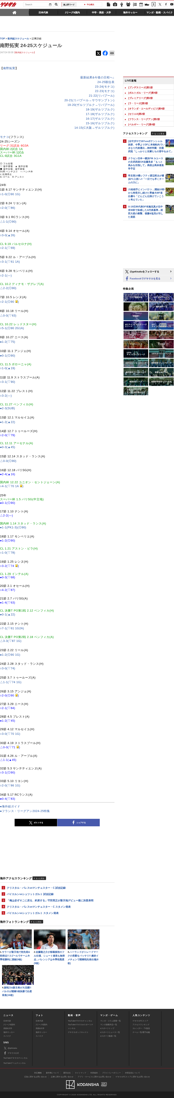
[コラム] (121, 4)
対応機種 (38, 1073)
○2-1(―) (6, 275)
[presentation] (14, 12)
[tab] (14, 12)
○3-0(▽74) (7, 668)
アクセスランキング (141, 1025)
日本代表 (7, 1021)
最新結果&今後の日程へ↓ (97, 77)
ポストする (38, 823)
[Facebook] (166, 4)
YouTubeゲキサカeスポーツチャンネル (80, 1026)
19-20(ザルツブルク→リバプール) (91, 105)
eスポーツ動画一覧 (108, 1036)
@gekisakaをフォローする (144, 271)
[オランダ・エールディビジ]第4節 (146, 108)
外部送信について (132, 1073)
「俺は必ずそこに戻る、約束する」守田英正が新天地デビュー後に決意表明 (50, 900)
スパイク (7, 1036)
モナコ (4, 137)
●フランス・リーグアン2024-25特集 (25, 811)
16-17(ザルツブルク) (100, 118)
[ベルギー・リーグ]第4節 (141, 124)
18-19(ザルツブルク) (100, 109)
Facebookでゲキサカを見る (144, 278)
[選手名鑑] (128, 4)
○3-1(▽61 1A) (10, 261)
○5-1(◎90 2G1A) (12, 328)
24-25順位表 (106, 82)
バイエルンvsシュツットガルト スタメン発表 (33, 913)
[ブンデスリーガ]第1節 (140, 87)
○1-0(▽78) (7, 552)
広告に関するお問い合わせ (35, 1077)
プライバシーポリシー (111, 1073)
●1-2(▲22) (7, 422)
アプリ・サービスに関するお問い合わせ (94, 1077)
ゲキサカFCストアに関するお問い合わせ (133, 1077)
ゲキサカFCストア (140, 1021)
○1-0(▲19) (7, 368)
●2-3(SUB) (7, 408)
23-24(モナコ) (105, 86)
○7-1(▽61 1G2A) (12, 628)
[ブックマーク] (153, 4)
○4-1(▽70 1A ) (12, 486)
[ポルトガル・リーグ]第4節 (143, 92)
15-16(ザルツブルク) (100, 123)
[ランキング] (134, 4)
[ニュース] (108, 4)
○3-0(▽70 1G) (10, 733)
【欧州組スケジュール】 (24, 52)
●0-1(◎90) (7, 355)
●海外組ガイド (10, 806)
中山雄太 (90, 4)
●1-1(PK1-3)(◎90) (13, 527)
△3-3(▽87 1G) (11, 641)
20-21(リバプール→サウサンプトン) (89, 100)
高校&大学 (7, 1028)
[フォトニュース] (115, 4)
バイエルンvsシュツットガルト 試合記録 (30, 894)
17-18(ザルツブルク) (100, 114)
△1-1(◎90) (8, 221)
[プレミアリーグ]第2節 (140, 98)
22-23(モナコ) (105, 91)
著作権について (52, 1073)
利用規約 (94, 1073)
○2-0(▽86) (7, 207)
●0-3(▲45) (7, 447)
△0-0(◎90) (8, 461)
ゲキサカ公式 (13, 1053)
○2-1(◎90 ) (9, 301)
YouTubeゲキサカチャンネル (80, 1021)
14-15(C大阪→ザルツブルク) (94, 127)
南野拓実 (9, 68)
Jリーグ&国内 (9, 1025)
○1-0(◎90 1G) (10, 194)
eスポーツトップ (107, 1028)
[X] (160, 4)
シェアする (81, 823)
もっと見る (40, 878)
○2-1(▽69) (7, 248)
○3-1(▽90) (7, 381)
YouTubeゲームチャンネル (14, 1063)
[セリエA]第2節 (136, 113)
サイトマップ (80, 1073)
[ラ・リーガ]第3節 (138, 103)
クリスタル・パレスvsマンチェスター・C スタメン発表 (39, 906)
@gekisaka (12, 1048)
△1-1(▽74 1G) (11, 682)
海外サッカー (9, 1032)
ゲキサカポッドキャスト (78, 1032)
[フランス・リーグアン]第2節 (144, 119)
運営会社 (67, 1073)
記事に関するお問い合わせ (62, 1077)
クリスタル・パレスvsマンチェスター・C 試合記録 (36, 887)
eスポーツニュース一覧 (110, 1032)
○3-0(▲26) (7, 235)
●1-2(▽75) (7, 341)
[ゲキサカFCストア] (147, 4)
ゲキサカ (8, 5)
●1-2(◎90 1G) (10, 654)
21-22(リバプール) (102, 95)
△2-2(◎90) (8, 288)
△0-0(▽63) (8, 315)
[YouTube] (172, 4)
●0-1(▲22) (7, 614)
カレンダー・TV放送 (141, 1028)
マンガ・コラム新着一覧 (110, 1021)
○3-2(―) (6, 395)
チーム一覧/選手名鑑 (141, 1032)
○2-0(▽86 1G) (10, 785)
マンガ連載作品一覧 (108, 1025)
